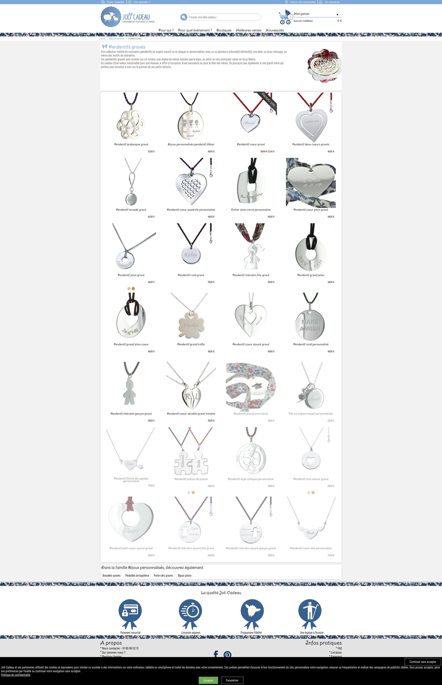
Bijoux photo (184, 575)
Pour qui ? (166, 30)
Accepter (208, 680)
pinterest (228, 655)
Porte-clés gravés (163, 575)
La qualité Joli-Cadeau (221, 592)
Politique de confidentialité (15, 675)
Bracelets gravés (112, 575)
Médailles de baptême (137, 575)
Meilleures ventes (248, 30)
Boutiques (224, 30)
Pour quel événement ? (195, 30)
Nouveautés (275, 30)
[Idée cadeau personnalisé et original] (125, 26)
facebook (216, 655)
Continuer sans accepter (423, 662)
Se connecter (332, 2)
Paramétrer (232, 680)
